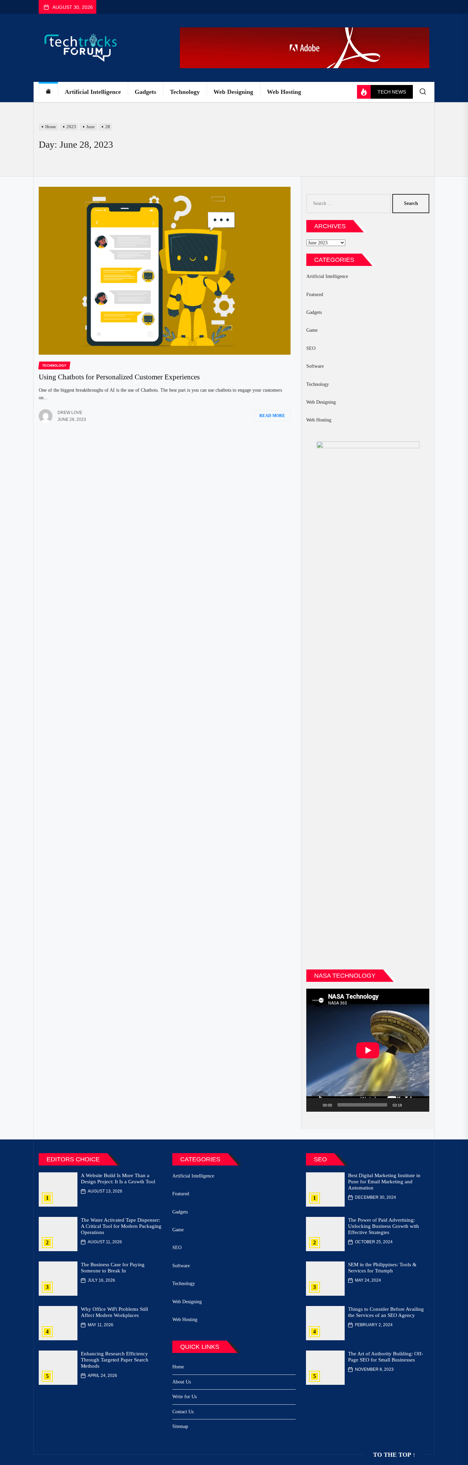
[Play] (315, 1104)
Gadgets (145, 91)
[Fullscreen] (420, 1104)
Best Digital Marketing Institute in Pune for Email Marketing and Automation (384, 1182)
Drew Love (70, 412)
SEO (311, 348)
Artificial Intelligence (93, 91)
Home (178, 1366)
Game (312, 330)
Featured (314, 294)
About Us (181, 1381)
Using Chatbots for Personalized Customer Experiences (119, 377)
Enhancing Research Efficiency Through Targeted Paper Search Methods (114, 1360)
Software (315, 366)
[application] (367, 1050)
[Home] (48, 92)
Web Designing (233, 91)
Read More (272, 415)
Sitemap (180, 1426)
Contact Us (183, 1411)
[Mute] (409, 1104)
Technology (185, 91)
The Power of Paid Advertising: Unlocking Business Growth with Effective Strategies (383, 1226)
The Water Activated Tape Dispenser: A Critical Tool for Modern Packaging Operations (121, 1226)
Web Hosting (284, 91)
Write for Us (184, 1396)
